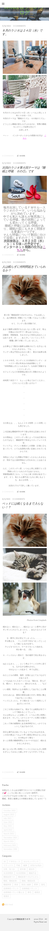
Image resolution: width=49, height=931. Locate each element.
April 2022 (8, 830)
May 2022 (8, 826)
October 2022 (10, 810)
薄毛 (29, 892)
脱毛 (43, 884)
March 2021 (9, 841)
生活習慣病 (21, 873)
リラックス (8, 865)
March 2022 (9, 833)
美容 (16, 884)
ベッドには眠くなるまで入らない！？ (22, 505)
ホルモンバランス (31, 861)
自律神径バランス (11, 888)
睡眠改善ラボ (9, 877)
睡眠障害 (7, 884)
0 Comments (19, 26)
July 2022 (8, 818)
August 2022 (9, 814)
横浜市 (32, 869)
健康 (25, 865)
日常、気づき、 (10, 869)
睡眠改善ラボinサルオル (28, 877)
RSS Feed (9, 904)
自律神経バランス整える (14, 892)
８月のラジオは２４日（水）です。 (22, 32)
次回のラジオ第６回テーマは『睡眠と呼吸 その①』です (23, 169)
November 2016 (10, 849)
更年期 (23, 869)
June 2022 (8, 822)
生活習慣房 (8, 873)
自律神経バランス (29, 888)
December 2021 (10, 837)
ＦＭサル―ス (14, 861)
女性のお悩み (36, 865)
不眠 (18, 865)
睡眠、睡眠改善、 (11, 881)
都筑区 (37, 892)
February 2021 (10, 845)
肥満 (36, 884)
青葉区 (6, 896)
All (5, 861)
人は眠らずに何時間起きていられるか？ (24, 268)
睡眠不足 (32, 873)
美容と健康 (26, 884)
